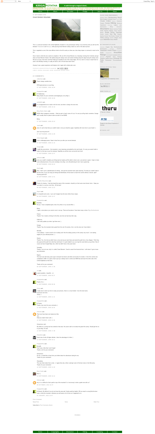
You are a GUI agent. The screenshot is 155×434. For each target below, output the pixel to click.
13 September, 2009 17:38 (46, 330)
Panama (119, 56)
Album (55, 11)
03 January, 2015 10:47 (45, 395)
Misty (111, 26)
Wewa (111, 39)
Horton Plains (111, 50)
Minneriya (102, 56)
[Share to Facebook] (65, 68)
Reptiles (120, 30)
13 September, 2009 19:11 (46, 339)
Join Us (99, 11)
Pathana (106, 30)
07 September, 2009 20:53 (46, 121)
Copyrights (55, 432)
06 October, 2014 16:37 (45, 385)
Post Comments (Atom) (46, 405)
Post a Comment (37, 399)
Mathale (120, 55)
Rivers (102, 32)
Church (117, 19)
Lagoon (116, 25)
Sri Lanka (70, 11)
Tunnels (112, 37)
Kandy (102, 52)
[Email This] (60, 68)
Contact (114, 432)
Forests (107, 23)
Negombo (108, 56)
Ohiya (114, 56)
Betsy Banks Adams (42, 111)
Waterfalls (107, 39)
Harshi (38, 168)
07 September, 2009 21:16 (46, 143)
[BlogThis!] (62, 68)
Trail (120, 36)
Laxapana (114, 55)
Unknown (39, 311)
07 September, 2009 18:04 (46, 87)
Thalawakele (40, 46)
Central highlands (43, 70)
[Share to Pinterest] (67, 68)
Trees (102, 37)
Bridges (105, 19)
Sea (111, 34)
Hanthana (119, 48)
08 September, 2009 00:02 (46, 164)
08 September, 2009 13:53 (46, 187)
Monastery (119, 26)
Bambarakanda (95, 210)
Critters (108, 21)
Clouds (102, 21)
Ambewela (102, 47)
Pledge (85, 11)
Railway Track (65, 70)
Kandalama (119, 50)
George (39, 147)
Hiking (51, 70)
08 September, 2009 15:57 (46, 196)
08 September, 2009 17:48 (46, 266)
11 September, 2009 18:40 (46, 307)
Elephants (119, 21)
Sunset (106, 36)
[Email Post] (58, 68)
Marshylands (103, 26)
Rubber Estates (104, 34)
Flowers (102, 23)
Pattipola (102, 58)
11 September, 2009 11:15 (46, 297)
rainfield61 (39, 102)
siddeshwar (40, 79)
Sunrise (102, 36)
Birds (101, 19)
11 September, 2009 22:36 (46, 320)
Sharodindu (40, 335)
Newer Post (36, 402)
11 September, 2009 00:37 (46, 275)
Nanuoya (49, 46)
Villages (116, 37)
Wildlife (116, 39)
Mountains (57, 70)
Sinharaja (116, 58)
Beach (120, 17)
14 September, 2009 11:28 (46, 367)
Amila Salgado (40, 138)
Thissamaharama (117, 60)
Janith (38, 125)
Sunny (38, 288)
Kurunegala (109, 55)
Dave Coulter (40, 371)
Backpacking (112, 17)
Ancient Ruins (104, 17)
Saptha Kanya (109, 58)
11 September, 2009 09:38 (46, 284)
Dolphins (114, 21)
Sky (115, 34)
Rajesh (38, 191)
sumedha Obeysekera (42, 181)
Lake (120, 25)
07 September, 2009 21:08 (46, 134)
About (115, 11)
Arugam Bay (109, 47)
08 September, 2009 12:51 (46, 176)
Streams (119, 34)
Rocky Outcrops (116, 32)
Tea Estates (112, 36)
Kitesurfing (110, 25)
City (121, 19)
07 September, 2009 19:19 (46, 107)
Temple (117, 36)
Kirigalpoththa (40, 91)
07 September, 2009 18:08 (46, 98)
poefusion (39, 157)
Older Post (96, 402)
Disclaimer (70, 432)
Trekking (106, 37)
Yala (101, 62)
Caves (114, 19)
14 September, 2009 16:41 (46, 376)
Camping (110, 19)
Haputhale (103, 50)
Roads (107, 32)
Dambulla (112, 48)
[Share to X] (64, 68)
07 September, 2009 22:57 (46, 153)
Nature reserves (114, 29)
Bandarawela (103, 48)
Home (40, 11)
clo (37, 270)
